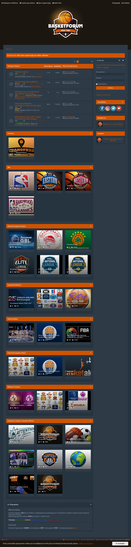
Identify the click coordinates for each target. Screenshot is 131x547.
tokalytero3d (69, 71)
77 (36, 74)
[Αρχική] (65, 22)
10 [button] (89, 61)
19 (39, 121)
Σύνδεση (99, 67)
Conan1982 (18, 75)
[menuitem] (27, 3)
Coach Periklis (69, 81)
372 (35, 107)
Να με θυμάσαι (102, 84)
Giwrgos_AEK (69, 91)
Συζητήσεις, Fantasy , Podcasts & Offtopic (21, 421)
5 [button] (86, 61)
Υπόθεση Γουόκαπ (22, 72)
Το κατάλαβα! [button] (120, 543)
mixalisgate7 (69, 116)
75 (31, 74)
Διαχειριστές (20, 520)
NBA (9, 167)
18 (36, 121)
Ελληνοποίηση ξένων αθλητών (26, 82)
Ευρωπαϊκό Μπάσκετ (14, 285)
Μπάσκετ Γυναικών (14, 387)
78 (39, 74)
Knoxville (67, 103)
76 (33, 74)
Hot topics (11, 133)
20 (42, 121)
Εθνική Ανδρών (36, 86)
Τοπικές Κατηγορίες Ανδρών (17, 353)
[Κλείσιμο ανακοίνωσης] (123, 54)
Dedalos (17, 85)
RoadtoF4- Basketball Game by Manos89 (113, 139)
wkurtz (74, 528)
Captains (27, 520)
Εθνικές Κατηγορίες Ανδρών (17, 226)
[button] (74, 62)
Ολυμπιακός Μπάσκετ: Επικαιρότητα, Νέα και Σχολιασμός (28, 104)
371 (31, 107)
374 (42, 107)
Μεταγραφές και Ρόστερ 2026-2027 (26, 125)
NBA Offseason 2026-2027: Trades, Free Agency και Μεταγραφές (28, 118)
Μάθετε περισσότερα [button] (86, 543)
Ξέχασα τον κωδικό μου (103, 95)
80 (42, 84)
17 (33, 121)
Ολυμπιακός (38, 76)
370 (28, 107)
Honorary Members (53, 520)
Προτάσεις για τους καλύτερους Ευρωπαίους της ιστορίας (27, 93)
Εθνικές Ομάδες (13, 319)
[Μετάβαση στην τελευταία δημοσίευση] (73, 71)
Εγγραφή (106, 67)
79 (42, 74)
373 (38, 107)
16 (31, 121)
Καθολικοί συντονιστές (38, 520)
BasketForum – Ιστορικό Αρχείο (113, 124)
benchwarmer (17, 109)
